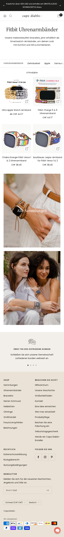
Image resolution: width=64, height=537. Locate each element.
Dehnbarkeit (34, 63)
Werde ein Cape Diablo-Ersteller (47, 438)
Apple (47, 63)
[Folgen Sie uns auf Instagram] (45, 457)
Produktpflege (42, 417)
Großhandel (10, 417)
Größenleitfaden (43, 395)
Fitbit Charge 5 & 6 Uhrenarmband (47, 112)
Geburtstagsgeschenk (46, 431)
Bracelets (8, 395)
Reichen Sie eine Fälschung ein (43, 424)
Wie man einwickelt (45, 411)
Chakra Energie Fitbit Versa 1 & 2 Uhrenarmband (16, 159)
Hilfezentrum (41, 385)
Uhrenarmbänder (12, 390)
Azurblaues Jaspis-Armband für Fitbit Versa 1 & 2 (47, 159)
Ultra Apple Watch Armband (16, 110)
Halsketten (9, 406)
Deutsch (32, 502)
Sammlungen (11, 385)
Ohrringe (8, 411)
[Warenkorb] (58, 16)
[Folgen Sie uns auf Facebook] (38, 457)
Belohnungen (10, 427)
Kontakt (39, 401)
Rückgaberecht (11, 459)
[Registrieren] (47, 490)
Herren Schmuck (12, 401)
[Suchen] (10, 16)
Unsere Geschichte (45, 390)
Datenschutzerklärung (15, 454)
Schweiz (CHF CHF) (14, 502)
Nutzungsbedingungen (15, 465)
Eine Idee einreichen (45, 406)
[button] (57, 530)
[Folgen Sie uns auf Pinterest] (51, 457)
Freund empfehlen (13, 422)
